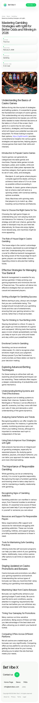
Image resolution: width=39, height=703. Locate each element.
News (8, 16)
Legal (24, 697)
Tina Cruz (6, 42)
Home (3, 16)
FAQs (25, 682)
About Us (6, 697)
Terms (19, 697)
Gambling (14, 16)
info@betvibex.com (11, 687)
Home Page (8, 682)
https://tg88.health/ (20, 136)
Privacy (13, 697)
